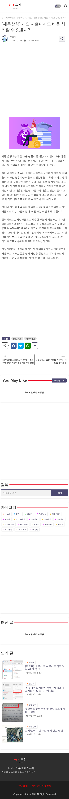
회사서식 (8, 529)
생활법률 (34, 519)
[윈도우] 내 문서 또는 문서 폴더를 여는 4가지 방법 (44, 668)
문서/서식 (42, 514)
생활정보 (17, 338)
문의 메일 (22, 786)
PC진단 (35, 529)
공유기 (18, 514)
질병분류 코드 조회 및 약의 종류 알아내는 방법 (45, 710)
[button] (58, 6)
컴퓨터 (60, 524)
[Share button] (35, 345)
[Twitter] (20, 345)
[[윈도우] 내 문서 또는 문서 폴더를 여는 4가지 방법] (12, 669)
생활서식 (47, 519)
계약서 (7, 514)
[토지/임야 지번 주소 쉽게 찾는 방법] (12, 734)
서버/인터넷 (9, 524)
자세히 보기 (59, 380)
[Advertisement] (34, 78)
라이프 (29, 514)
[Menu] (4, 6)
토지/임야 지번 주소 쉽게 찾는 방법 (44, 730)
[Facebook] (13, 345)
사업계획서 (20, 519)
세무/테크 (10, 17)
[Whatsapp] (28, 345)
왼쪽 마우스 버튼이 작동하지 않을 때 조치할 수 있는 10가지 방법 (45, 689)
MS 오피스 (22, 529)
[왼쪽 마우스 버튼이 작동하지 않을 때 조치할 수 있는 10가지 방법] (12, 691)
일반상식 (48, 524)
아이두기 (31, 794)
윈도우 (36, 524)
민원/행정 (56, 514)
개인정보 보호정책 (42, 786)
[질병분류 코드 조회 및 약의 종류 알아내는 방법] (12, 712)
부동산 (7, 519)
